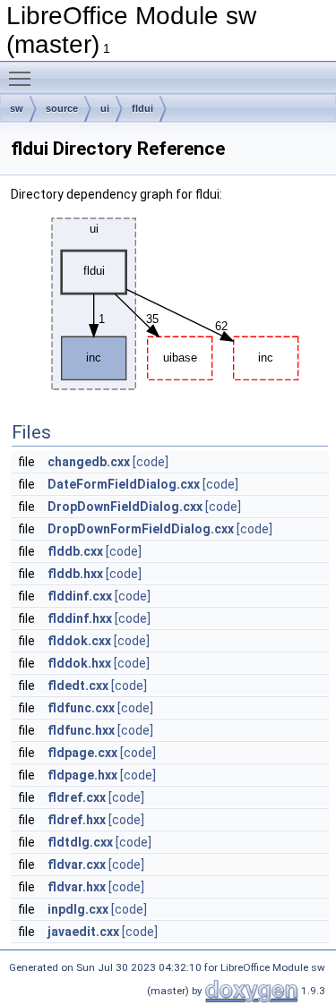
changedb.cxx (88, 462)
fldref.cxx (76, 797)
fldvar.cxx (76, 864)
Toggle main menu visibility (23, 78)
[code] (150, 462)
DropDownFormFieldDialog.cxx (140, 529)
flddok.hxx (79, 663)
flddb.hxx (75, 573)
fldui (142, 108)
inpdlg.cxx (77, 909)
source (62, 108)
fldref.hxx (76, 820)
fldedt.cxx (77, 685)
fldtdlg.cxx (80, 842)
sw (16, 108)
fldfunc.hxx (81, 730)
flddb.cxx (75, 551)
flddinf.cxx (79, 596)
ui (104, 108)
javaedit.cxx (83, 931)
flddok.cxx (79, 641)
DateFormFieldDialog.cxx (123, 484)
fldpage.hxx (82, 775)
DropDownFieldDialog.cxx (124, 506)
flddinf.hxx (79, 618)
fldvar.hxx (76, 887)
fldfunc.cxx (81, 708)
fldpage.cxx (82, 752)
